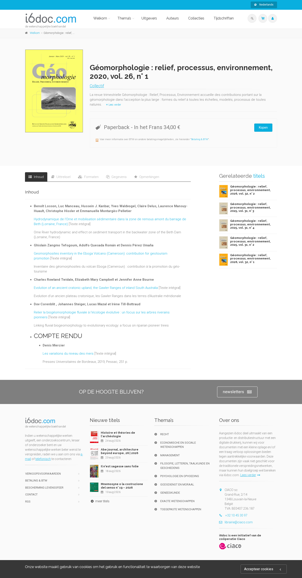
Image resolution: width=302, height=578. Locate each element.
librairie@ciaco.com (239, 522)
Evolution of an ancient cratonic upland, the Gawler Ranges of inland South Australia (96, 288)
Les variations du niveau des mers (68, 354)
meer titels (102, 501)
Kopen (263, 127)
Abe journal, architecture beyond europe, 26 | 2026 (119, 451)
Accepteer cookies (258, 569)
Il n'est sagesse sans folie (120, 466)
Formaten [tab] (91, 177)
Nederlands (266, 4)
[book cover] (54, 91)
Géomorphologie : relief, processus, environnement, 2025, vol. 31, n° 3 (250, 207)
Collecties (196, 18)
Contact (31, 494)
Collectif (97, 85)
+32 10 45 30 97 (236, 515)
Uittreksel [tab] (63, 177)
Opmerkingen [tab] (148, 177)
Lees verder (114, 104)
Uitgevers (149, 18)
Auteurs (172, 18)
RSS (28, 501)
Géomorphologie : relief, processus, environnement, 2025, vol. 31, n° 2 (250, 241)
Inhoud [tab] (38, 177)
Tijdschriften (224, 18)
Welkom (100, 18)
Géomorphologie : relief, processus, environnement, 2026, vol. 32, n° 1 (250, 258)
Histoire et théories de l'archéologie (118, 434)
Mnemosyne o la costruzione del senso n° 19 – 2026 (122, 485)
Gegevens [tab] (119, 177)
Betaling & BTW (199, 139)
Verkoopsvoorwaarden (43, 473)
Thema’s (124, 18)
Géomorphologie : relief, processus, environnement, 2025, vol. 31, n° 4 (250, 224)
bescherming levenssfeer (44, 487)
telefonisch (43, 459)
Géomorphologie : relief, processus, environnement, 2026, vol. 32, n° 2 (250, 190)
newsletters (233, 391)
